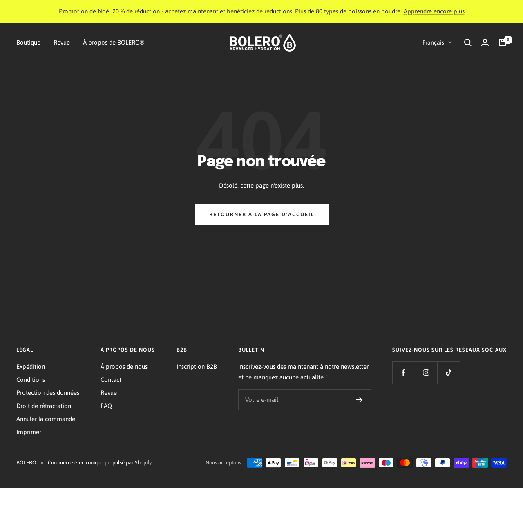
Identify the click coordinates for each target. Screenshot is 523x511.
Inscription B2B (197, 366)
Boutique (28, 42)
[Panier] (502, 42)
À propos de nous (124, 366)
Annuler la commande (45, 418)
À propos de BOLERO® (113, 42)
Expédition (30, 366)
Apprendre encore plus (434, 11)
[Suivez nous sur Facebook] (403, 372)
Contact (111, 379)
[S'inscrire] (359, 400)
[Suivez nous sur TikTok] (448, 372)
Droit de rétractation (43, 405)
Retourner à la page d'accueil (261, 214)
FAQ (106, 405)
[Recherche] (468, 42)
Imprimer (28, 431)
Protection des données (47, 392)
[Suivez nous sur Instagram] (426, 372)
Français (433, 42)
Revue (62, 42)
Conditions (30, 379)
